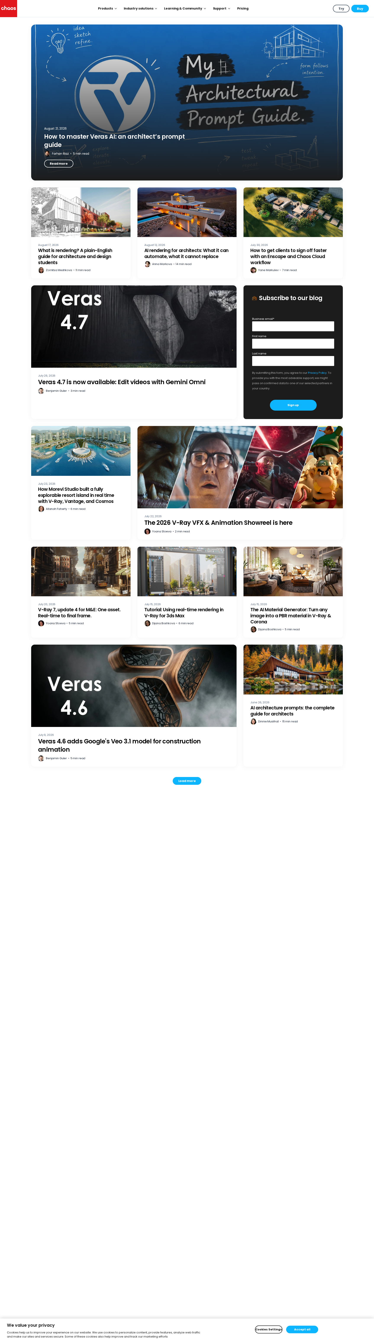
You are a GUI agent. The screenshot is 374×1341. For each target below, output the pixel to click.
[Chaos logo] (8, 8)
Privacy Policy (317, 372)
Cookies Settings (268, 1329)
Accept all (302, 1329)
